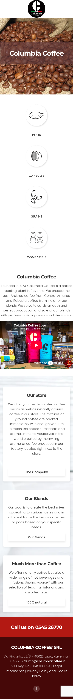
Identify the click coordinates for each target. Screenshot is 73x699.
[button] (4, 9)
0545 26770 (48, 627)
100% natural (37, 602)
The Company (36, 472)
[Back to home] (36, 9)
